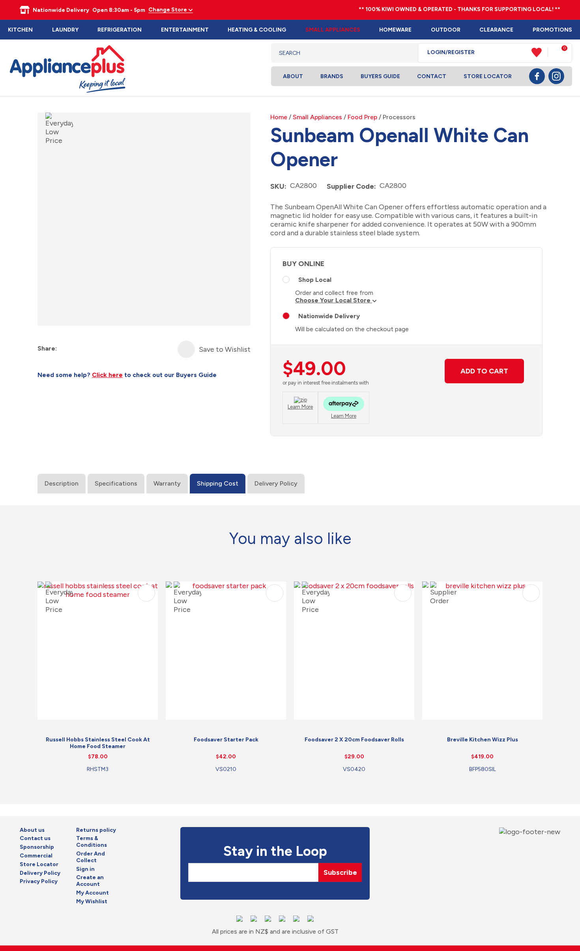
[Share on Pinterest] (106, 348)
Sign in (85, 869)
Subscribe (340, 872)
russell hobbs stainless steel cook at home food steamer (98, 743)
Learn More (300, 407)
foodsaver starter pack (226, 739)
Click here (107, 375)
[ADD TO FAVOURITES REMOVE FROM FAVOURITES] (186, 349)
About (293, 76)
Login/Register (451, 52)
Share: (47, 348)
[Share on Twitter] (78, 348)
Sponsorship (37, 847)
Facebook (537, 76)
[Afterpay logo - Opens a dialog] (343, 405)
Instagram (556, 76)
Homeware (395, 29)
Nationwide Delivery (329, 316)
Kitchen (20, 29)
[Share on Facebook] (63, 348)
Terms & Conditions (91, 841)
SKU (277, 186)
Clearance (496, 29)
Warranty (167, 483)
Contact (431, 76)
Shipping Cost (217, 483)
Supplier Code (350, 186)
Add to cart (484, 371)
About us (32, 830)
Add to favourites (146, 593)
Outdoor (445, 29)
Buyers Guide (380, 76)
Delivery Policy (275, 483)
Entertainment (185, 29)
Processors (399, 117)
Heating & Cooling (257, 29)
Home (278, 117)
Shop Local (314, 279)
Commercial (36, 856)
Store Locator (488, 76)
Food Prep (362, 117)
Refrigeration (119, 29)
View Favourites (539, 52)
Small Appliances (332, 29)
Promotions (552, 29)
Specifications (116, 483)
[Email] (92, 348)
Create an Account (90, 880)
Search (406, 53)
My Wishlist (91, 901)
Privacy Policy (39, 881)
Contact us (35, 838)
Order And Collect (90, 857)
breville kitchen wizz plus (482, 739)
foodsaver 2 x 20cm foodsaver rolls (354, 739)
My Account (92, 893)
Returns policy (96, 830)
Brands (331, 76)
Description (62, 483)
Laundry (65, 29)
